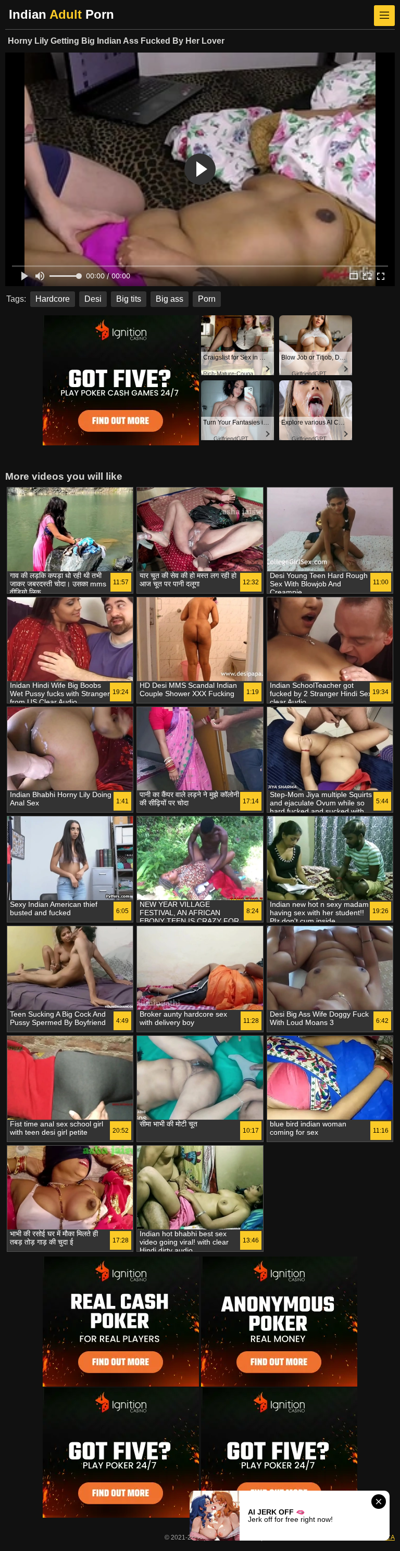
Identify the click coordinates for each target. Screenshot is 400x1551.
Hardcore (52, 298)
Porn (207, 298)
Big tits (128, 298)
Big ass (169, 298)
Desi (93, 298)
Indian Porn (61, 14)
